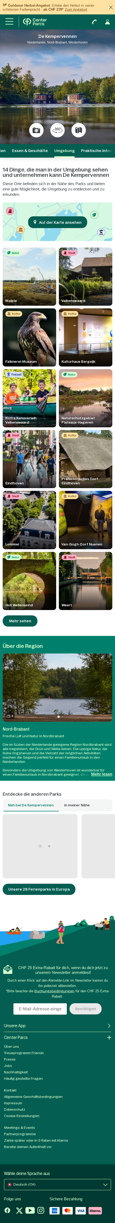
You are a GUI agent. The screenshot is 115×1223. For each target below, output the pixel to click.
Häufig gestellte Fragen (23, 1079)
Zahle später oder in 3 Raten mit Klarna (36, 1140)
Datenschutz (14, 1110)
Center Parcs (16, 1037)
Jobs (8, 1066)
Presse (10, 1059)
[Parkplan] (78, 130)
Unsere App (15, 1025)
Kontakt (10, 1090)
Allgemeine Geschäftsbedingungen (33, 1097)
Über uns (11, 1047)
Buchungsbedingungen (54, 991)
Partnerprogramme (20, 1134)
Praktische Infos (96, 151)
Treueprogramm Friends (24, 1053)
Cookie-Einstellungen (21, 1116)
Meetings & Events (19, 1128)
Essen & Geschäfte (30, 151)
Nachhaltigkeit (16, 1072)
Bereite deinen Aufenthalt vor (28, 1147)
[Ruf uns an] (94, 22)
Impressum (13, 1103)
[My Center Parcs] (107, 22)
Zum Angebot (76, 9)
